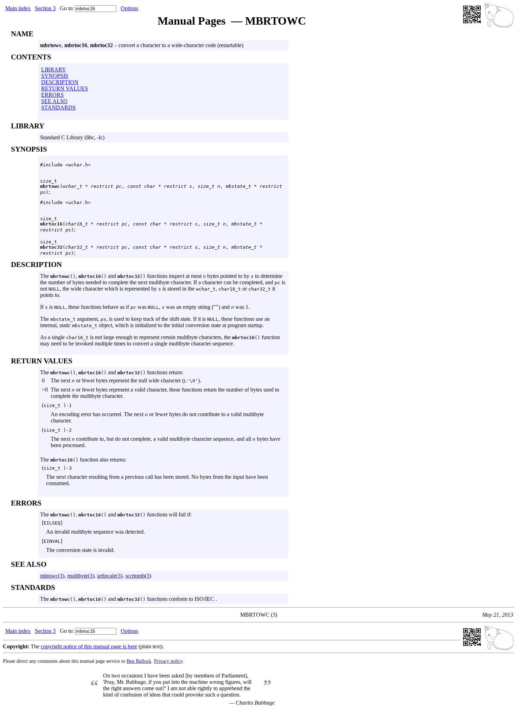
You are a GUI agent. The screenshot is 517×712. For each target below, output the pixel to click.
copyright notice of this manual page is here (89, 646)
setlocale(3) (109, 576)
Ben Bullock (139, 661)
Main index (18, 8)
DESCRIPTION (59, 82)
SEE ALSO (54, 101)
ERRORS (52, 95)
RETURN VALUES (64, 88)
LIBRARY (53, 69)
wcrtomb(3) (138, 576)
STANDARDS (58, 107)
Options (129, 8)
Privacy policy (168, 661)
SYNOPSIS (54, 76)
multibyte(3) (80, 576)
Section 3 (45, 8)
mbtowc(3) (52, 576)
